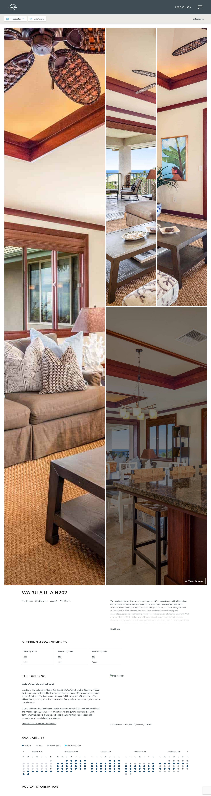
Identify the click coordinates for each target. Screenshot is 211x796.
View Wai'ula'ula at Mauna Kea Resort (39, 723)
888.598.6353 (183, 7)
